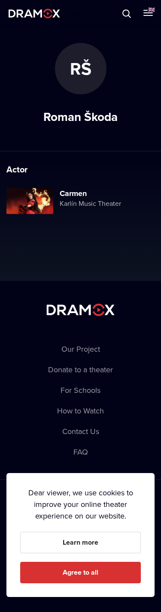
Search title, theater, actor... (60, 13)
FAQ (80, 451)
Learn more (80, 542)
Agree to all (80, 572)
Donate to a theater (80, 369)
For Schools (80, 390)
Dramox (34, 13)
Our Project (80, 349)
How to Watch (80, 410)
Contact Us (80, 431)
